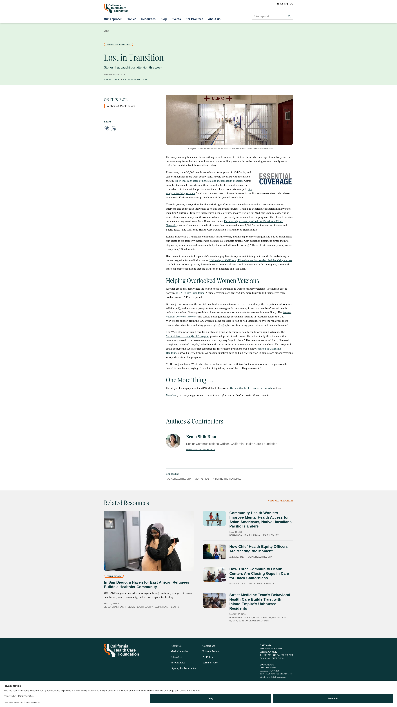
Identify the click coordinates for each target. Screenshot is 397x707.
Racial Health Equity (136, 79)
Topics (131, 19)
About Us (214, 19)
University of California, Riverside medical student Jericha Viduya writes (251, 260)
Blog (164, 19)
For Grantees (194, 19)
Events (176, 19)
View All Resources (280, 501)
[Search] (289, 16)
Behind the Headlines (118, 44)
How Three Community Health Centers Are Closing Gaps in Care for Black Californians (259, 573)
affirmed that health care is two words (250, 388)
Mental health (203, 479)
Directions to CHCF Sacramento (273, 677)
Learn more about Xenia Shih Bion (200, 449)
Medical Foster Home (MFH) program (187, 336)
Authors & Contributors (121, 106)
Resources (148, 19)
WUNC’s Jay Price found (190, 292)
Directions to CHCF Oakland (272, 658)
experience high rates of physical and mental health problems (208, 180)
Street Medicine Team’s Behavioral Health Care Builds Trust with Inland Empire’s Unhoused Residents (259, 601)
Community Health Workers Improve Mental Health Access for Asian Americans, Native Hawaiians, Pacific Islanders (261, 519)
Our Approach (113, 19)
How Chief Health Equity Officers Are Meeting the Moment (258, 548)
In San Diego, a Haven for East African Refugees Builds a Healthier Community (146, 584)
